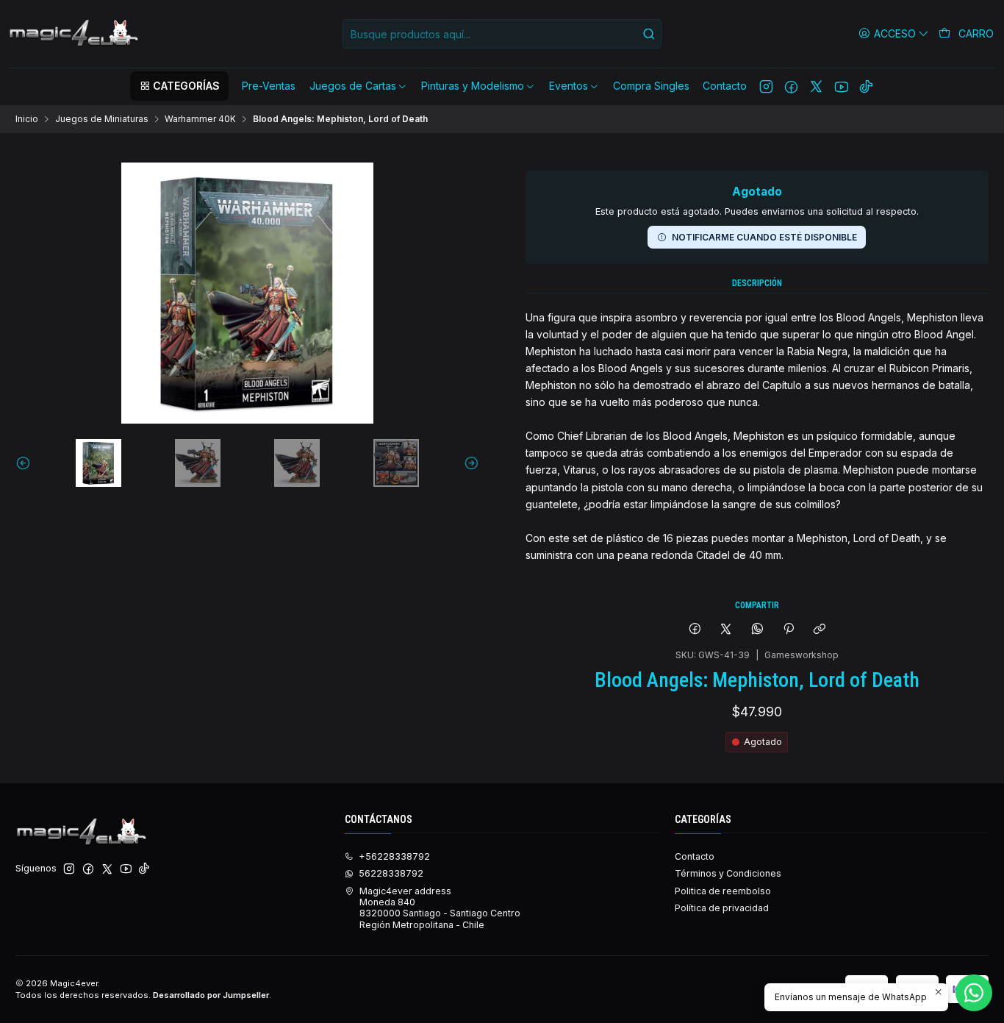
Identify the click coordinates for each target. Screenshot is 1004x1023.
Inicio (26, 119)
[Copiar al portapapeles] (820, 629)
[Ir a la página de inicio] (75, 33)
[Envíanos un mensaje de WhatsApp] (973, 992)
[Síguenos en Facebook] (791, 86)
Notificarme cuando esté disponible (764, 237)
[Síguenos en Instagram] (766, 86)
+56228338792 (394, 856)
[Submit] (649, 34)
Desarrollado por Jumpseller (211, 995)
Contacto (694, 856)
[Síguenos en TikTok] (866, 86)
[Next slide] (468, 462)
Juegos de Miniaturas (101, 119)
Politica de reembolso (723, 891)
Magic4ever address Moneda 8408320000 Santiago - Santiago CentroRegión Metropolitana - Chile (439, 907)
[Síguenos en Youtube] (841, 86)
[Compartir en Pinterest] (789, 629)
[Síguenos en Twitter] (816, 86)
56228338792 (391, 873)
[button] (179, 86)
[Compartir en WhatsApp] (758, 629)
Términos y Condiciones (728, 873)
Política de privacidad (722, 907)
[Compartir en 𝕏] (726, 629)
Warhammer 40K (200, 119)
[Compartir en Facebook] (695, 629)
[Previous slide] (26, 462)
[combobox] (502, 34)
